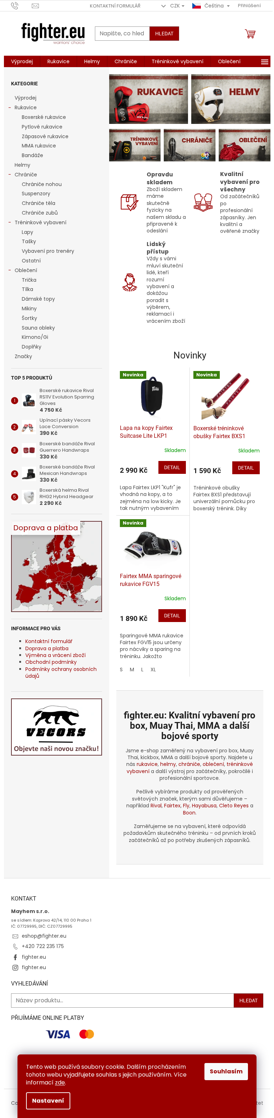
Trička (29, 280)
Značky (23, 356)
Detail (172, 467)
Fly (186, 805)
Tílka (27, 289)
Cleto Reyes (234, 805)
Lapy (27, 232)
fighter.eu (34, 957)
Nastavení (48, 1101)
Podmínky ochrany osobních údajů (61, 673)
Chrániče (26, 174)
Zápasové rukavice (45, 136)
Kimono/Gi (35, 337)
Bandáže (32, 155)
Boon (189, 812)
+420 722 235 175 (43, 946)
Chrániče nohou (42, 184)
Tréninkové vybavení (40, 222)
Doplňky (31, 346)
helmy (168, 764)
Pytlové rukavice (42, 126)
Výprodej (25, 97)
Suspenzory (36, 193)
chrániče (189, 764)
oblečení (213, 764)
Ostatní (31, 260)
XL (153, 669)
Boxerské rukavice (44, 117)
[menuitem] (22, 61)
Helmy (22, 165)
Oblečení (26, 270)
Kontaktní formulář (115, 5)
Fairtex (172, 805)
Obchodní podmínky (51, 662)
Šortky (29, 318)
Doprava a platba (46, 648)
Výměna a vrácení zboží (55, 655)
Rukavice (26, 107)
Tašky (29, 241)
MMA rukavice (39, 145)
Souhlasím (226, 1071)
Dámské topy (38, 298)
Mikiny (29, 308)
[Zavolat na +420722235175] (21, 5)
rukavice (147, 764)
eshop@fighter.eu (44, 935)
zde (60, 1082)
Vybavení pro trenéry (48, 251)
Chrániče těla (38, 203)
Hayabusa (204, 805)
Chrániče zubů (40, 212)
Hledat (164, 33)
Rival (156, 805)
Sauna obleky (38, 327)
